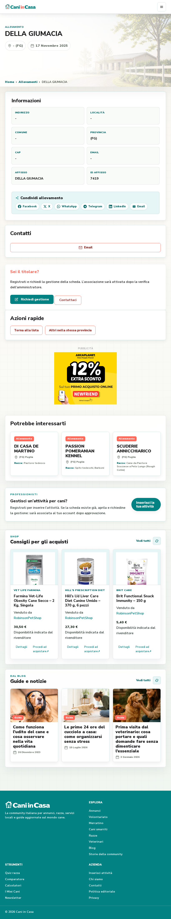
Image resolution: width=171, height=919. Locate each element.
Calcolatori (13, 885)
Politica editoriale (102, 892)
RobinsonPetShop (27, 618)
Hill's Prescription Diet (85, 590)
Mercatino (96, 823)
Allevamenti (28, 82)
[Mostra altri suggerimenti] (157, 541)
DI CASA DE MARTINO (26, 448)
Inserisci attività (100, 873)
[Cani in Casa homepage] (81, 7)
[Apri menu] (161, 6)
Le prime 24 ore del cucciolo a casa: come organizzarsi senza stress (84, 734)
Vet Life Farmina (27, 590)
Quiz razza (12, 873)
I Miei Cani (12, 892)
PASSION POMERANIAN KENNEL (79, 451)
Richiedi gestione (35, 299)
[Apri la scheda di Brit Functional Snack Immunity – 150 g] (137, 567)
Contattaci (68, 300)
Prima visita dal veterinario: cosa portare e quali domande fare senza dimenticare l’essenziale (137, 739)
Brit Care (124, 590)
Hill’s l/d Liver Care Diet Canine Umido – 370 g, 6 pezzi (82, 601)
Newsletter (13, 898)
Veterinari (96, 842)
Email (88, 247)
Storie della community (105, 854)
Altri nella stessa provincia (70, 330)
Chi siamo (96, 879)
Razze (93, 836)
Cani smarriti (98, 829)
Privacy (94, 898)
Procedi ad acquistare (41, 649)
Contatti (95, 885)
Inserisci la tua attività (145, 504)
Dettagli (21, 647)
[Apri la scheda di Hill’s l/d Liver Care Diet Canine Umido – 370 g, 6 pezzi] (85, 567)
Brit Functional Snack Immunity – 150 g (135, 598)
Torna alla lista (26, 330)
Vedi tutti (143, 541)
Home (9, 82)
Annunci (95, 811)
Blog (92, 848)
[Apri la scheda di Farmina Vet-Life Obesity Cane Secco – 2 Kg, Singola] (34, 567)
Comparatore (14, 879)
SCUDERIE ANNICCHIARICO (134, 448)
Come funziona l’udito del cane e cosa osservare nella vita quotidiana (31, 736)
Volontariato (98, 817)
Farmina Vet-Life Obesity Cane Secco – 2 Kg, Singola (34, 601)
